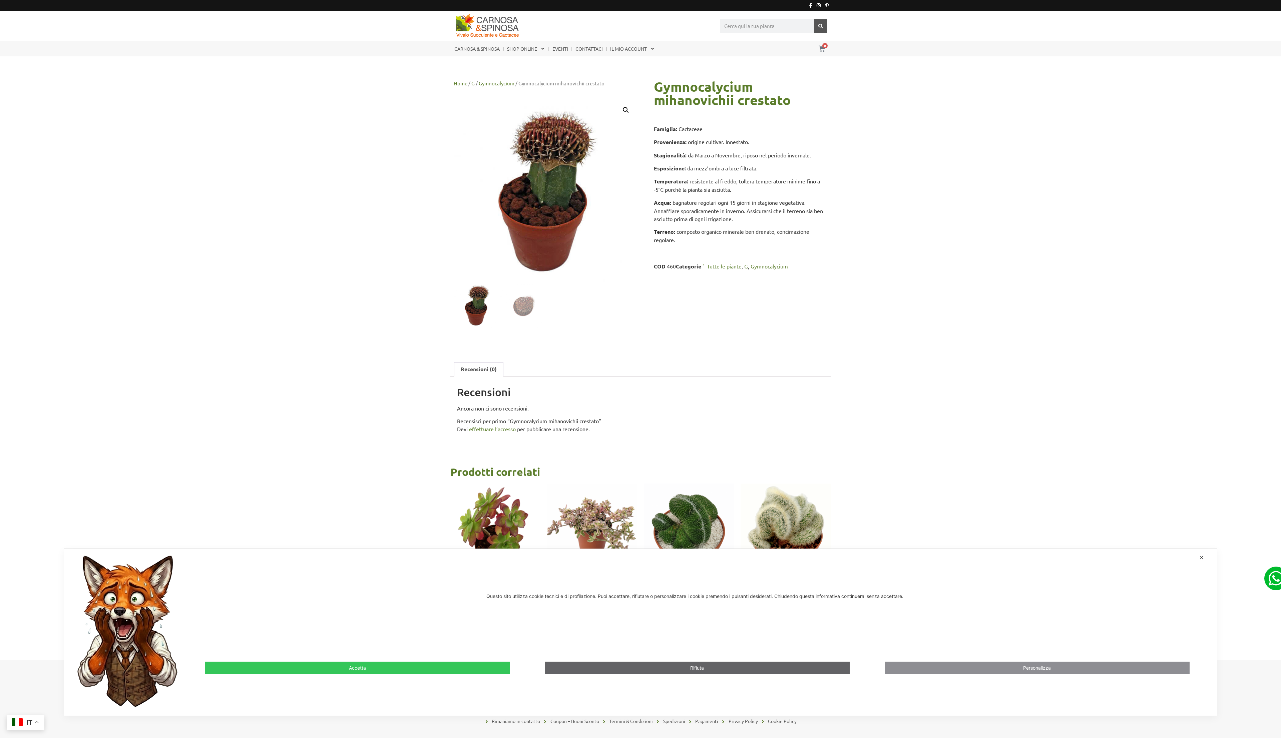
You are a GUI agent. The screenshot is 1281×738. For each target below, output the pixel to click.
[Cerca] (820, 26)
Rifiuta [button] (697, 668)
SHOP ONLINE (522, 49)
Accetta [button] (357, 668)
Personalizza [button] (1037, 668)
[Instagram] (818, 5)
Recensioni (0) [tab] (479, 369)
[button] (626, 110)
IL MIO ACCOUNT (628, 49)
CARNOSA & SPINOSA (477, 49)
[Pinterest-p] (827, 5)
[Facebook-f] (810, 5)
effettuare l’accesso (492, 429)
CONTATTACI (589, 49)
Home (460, 83)
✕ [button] (1202, 557)
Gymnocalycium (496, 83)
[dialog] (640, 632)
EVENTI (560, 49)
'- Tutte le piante (722, 266)
